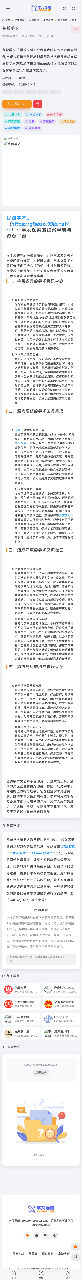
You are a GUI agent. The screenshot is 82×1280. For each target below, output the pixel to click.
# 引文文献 (12, 121)
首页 (7, 20)
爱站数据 (19, 853)
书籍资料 (34, 20)
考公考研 (62, 20)
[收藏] (75, 29)
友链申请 (64, 1253)
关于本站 (18, 1253)
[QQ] (36, 1235)
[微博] (55, 1235)
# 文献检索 (47, 121)
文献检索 (20, 443)
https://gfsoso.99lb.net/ (40, 224)
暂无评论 (14, 1047)
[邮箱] (45, 1235)
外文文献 (65, 515)
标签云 (33, 1253)
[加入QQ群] (27, 1235)
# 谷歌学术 (12, 128)
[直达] (36, 987)
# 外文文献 (54, 114)
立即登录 (41, 1072)
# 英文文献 (67, 121)
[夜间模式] (75, 1257)
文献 (18, 430)
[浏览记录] (64, 8)
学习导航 (20, 20)
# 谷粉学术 (32, 128)
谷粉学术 (16, 218)
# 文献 (29, 121)
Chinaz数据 (40, 853)
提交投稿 (48, 1253)
